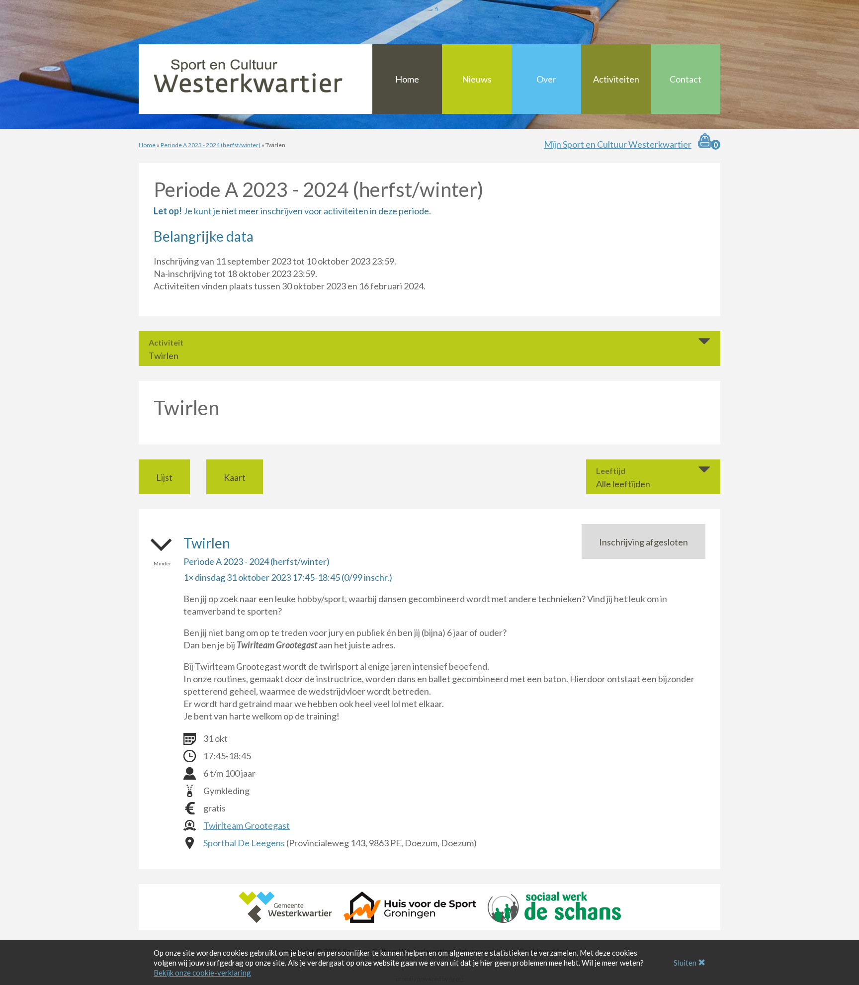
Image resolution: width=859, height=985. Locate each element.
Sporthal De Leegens (244, 842)
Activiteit (166, 342)
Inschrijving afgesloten (643, 542)
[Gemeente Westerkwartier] (285, 905)
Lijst (164, 477)
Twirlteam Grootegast (246, 825)
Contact (685, 79)
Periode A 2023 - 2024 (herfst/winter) (210, 145)
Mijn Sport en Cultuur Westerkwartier (617, 144)
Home (407, 79)
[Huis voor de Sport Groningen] (410, 905)
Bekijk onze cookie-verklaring (202, 972)
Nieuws (477, 79)
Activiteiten (616, 79)
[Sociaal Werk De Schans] (554, 905)
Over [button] (546, 79)
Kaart (235, 477)
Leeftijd (610, 470)
